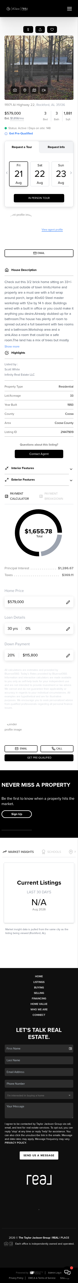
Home (39, 976)
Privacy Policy (15, 1142)
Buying (39, 987)
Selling (39, 993)
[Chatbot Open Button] (67, 1272)
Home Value (38, 1004)
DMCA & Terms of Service (41, 1278)
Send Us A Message (39, 1155)
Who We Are (39, 1009)
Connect (39, 1015)
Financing (39, 998)
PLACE (65, 1237)
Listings (38, 982)
